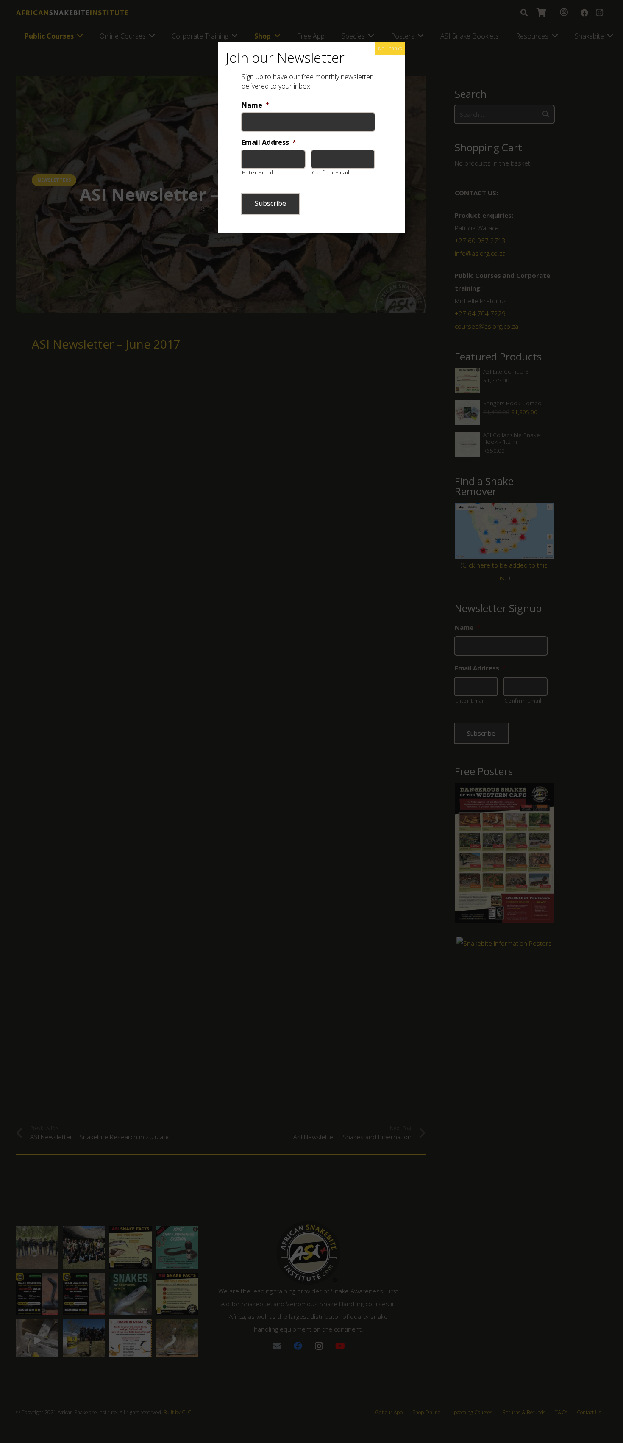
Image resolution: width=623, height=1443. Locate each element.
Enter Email (257, 172)
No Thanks (390, 48)
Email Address (269, 142)
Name (256, 105)
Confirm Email (331, 172)
